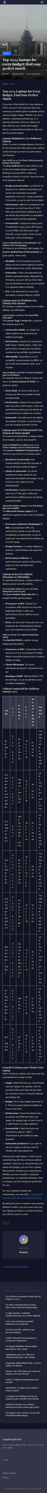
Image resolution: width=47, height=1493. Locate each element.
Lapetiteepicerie (12, 1439)
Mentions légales (9, 1473)
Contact (6, 1477)
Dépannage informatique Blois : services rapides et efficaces (23, 1364)
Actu (6, 53)
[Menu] (41, 2)
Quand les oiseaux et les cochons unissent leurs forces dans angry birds (22, 1405)
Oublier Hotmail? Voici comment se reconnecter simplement (21, 1339)
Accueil (5, 84)
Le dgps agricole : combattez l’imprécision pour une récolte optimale (23, 1314)
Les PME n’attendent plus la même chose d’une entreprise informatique (22, 1306)
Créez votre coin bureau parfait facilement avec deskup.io (19, 1322)
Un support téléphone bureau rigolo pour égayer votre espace (21, 1347)
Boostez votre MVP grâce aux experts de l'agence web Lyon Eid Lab (23, 1372)
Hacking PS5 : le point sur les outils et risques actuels (22, 1389)
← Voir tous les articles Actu (15, 1267)
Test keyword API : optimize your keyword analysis (20, 1330)
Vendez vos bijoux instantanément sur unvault (22, 1380)
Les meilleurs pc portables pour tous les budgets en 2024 (23, 1297)
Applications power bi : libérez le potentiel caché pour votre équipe (20, 1355)
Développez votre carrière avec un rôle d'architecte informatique (23, 1414)
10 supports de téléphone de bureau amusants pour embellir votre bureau (22, 1397)
